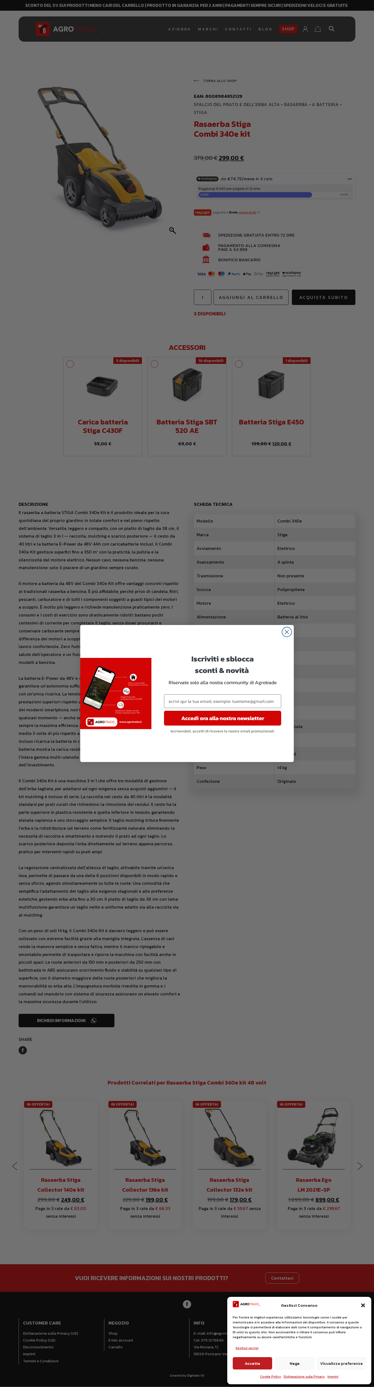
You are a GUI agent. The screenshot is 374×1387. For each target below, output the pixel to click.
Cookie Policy (270, 1376)
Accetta (252, 1363)
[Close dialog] (287, 632)
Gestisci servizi (246, 1348)
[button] (363, 1305)
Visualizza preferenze (341, 1363)
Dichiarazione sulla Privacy (304, 1376)
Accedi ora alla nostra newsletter (222, 718)
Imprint (332, 1376)
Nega (295, 1363)
